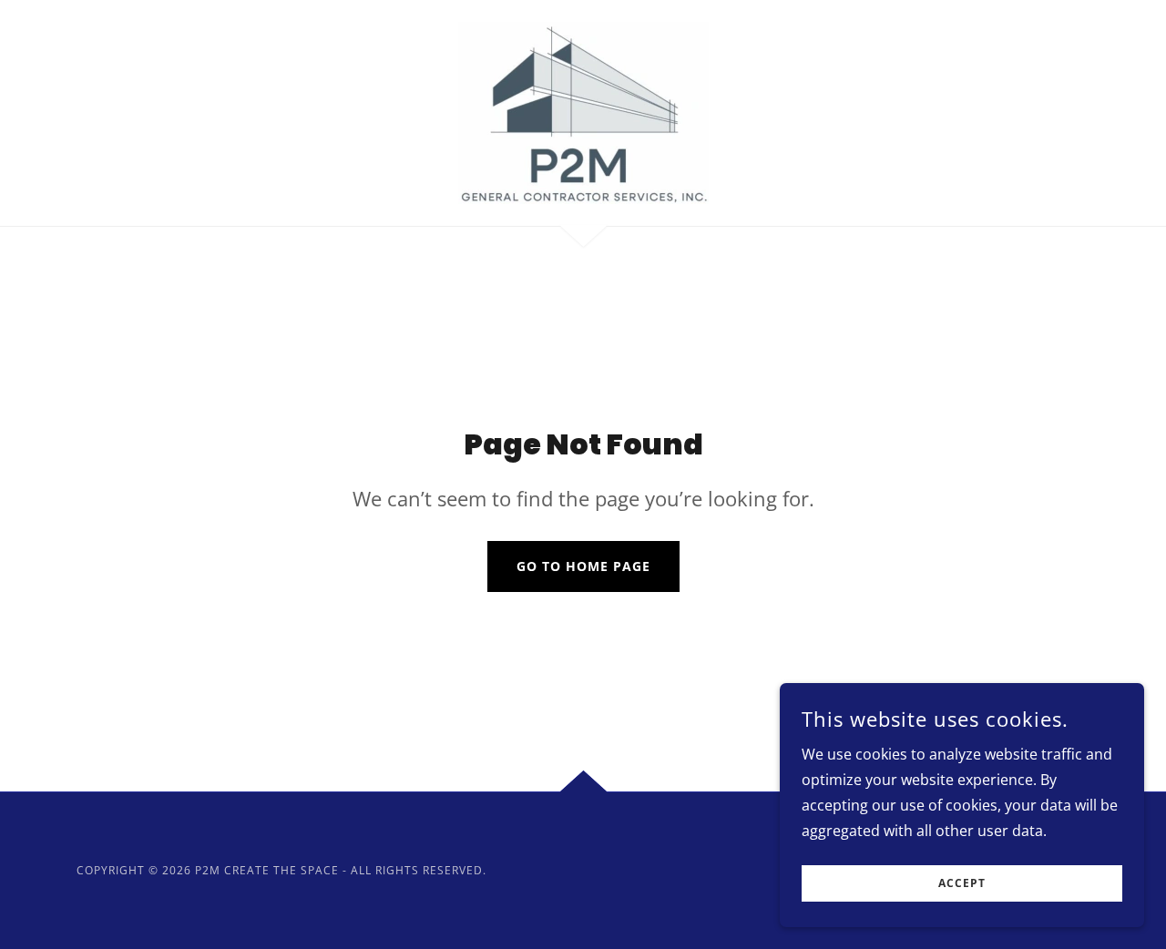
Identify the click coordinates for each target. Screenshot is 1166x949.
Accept (962, 884)
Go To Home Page (583, 566)
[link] (582, 111)
